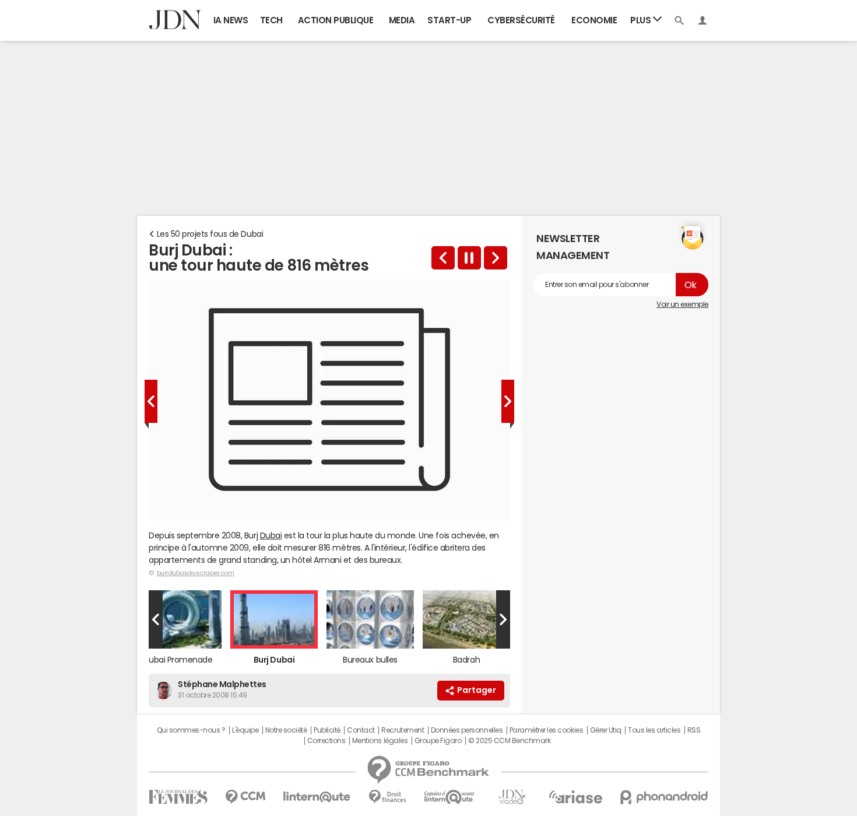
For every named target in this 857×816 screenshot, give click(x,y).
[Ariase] (575, 796)
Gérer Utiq (605, 730)
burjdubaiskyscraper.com (195, 572)
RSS (694, 730)
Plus (641, 20)
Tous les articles (654, 730)
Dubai (271, 535)
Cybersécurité (521, 20)
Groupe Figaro (438, 740)
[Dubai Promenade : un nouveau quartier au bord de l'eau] (443, 257)
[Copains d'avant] (449, 797)
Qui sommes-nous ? (191, 730)
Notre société (286, 730)
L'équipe (245, 730)
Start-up (449, 20)
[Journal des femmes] (178, 797)
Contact (361, 730)
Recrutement (402, 730)
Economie (594, 20)
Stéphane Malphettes (222, 684)
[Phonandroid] (664, 797)
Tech (271, 20)
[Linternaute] (317, 797)
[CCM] (245, 797)
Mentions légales (380, 740)
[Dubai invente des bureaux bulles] (495, 257)
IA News (230, 20)
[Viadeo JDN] (512, 797)
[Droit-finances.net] (387, 797)
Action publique (336, 20)
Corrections (326, 740)
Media (402, 20)
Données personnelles (467, 730)
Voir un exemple (682, 304)
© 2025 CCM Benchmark (509, 740)
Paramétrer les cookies (546, 730)
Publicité (327, 730)
